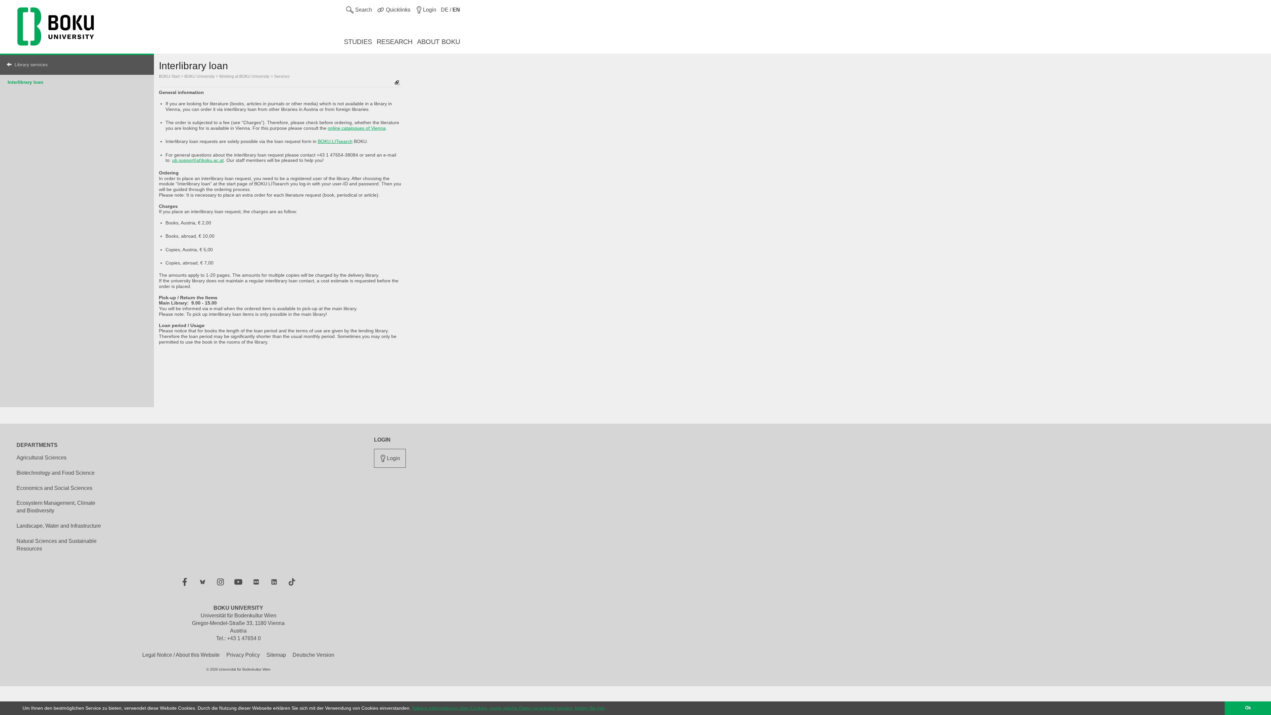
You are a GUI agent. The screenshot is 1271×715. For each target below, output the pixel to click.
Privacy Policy (243, 655)
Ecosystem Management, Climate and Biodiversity (56, 506)
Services (282, 76)
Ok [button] (1248, 708)
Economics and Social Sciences (54, 488)
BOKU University (199, 76)
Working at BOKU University (244, 76)
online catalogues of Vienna (357, 128)
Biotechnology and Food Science (56, 473)
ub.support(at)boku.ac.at (198, 160)
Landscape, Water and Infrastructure (59, 526)
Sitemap (276, 655)
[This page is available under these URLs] (397, 83)
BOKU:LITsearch (335, 141)
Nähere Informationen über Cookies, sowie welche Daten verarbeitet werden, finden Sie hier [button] (508, 708)
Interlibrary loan (25, 82)
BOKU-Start (169, 76)
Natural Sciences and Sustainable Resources (57, 544)
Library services (31, 64)
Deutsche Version (313, 655)
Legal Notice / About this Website (181, 655)
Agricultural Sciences (42, 457)
